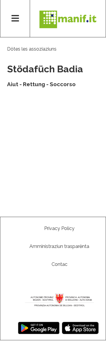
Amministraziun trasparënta (59, 246)
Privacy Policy (59, 228)
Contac (59, 264)
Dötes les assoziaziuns (32, 49)
